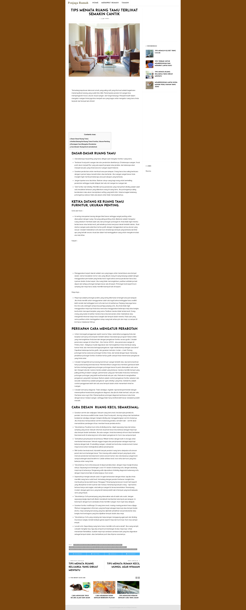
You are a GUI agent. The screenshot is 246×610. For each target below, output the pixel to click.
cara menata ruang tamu (83, 544)
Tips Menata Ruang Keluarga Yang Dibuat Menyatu (83, 567)
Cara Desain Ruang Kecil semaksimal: (83, 147)
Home (95, 3)
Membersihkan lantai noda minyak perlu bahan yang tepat (166, 84)
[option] (80, 590)
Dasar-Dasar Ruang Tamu (79, 139)
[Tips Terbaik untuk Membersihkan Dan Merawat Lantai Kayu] (149, 64)
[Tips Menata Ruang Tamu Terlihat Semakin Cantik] (104, 50)
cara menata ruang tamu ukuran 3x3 (83, 547)
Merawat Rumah (110, 3)
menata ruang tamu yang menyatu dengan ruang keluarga (115, 549)
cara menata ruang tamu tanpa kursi (108, 544)
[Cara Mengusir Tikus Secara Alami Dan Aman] (80, 587)
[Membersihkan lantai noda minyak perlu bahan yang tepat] (149, 85)
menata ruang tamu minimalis (80, 549)
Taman (125, 3)
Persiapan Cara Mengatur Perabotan (83, 144)
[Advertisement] (107, 84)
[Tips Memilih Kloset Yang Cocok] (149, 53)
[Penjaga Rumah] (78, 3)
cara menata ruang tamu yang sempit (112, 547)
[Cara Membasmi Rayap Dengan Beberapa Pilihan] (104, 587)
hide (93, 134)
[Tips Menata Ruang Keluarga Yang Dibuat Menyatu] (149, 74)
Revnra (148, 171)
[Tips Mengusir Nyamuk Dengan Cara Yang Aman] (128, 587)
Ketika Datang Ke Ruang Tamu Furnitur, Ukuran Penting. (90, 141)
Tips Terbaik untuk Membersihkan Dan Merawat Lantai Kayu (163, 63)
